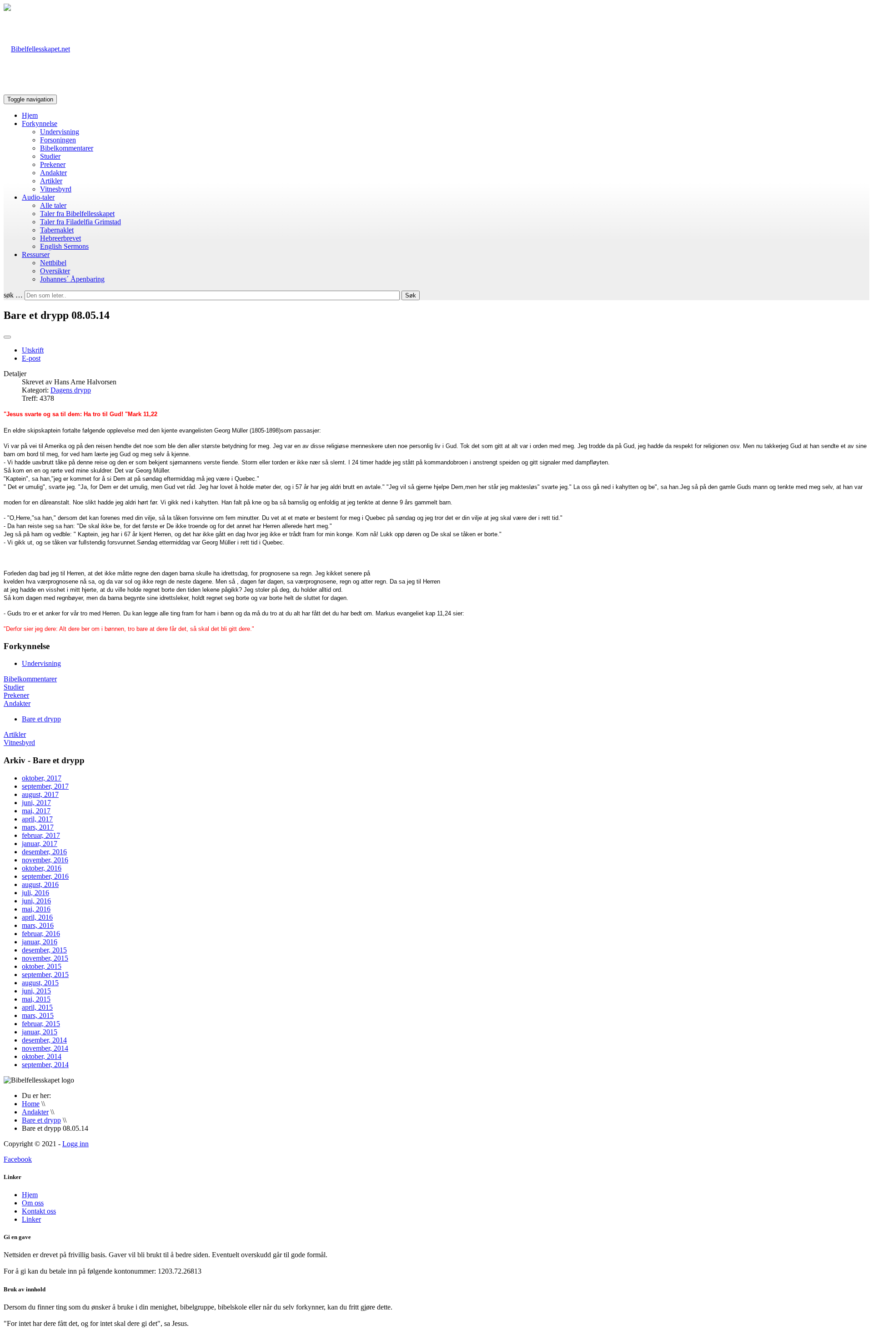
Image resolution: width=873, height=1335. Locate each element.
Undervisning (59, 132)
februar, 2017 (41, 835)
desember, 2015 (44, 950)
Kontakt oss (39, 1211)
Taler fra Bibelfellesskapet (77, 213)
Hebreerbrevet (60, 238)
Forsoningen (58, 140)
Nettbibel (53, 263)
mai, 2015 (36, 999)
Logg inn (75, 1144)
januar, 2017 (39, 843)
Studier (50, 156)
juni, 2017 (36, 802)
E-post (31, 358)
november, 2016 (45, 860)
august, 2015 (40, 983)
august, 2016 (40, 884)
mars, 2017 (38, 827)
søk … (13, 295)
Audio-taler (38, 197)
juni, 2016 (36, 901)
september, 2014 (45, 1064)
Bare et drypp (41, 719)
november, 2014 (45, 1048)
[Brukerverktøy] (7, 337)
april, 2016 (37, 917)
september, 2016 (45, 876)
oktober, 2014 (41, 1056)
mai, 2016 (36, 909)
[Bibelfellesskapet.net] (37, 49)
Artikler (51, 181)
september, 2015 (45, 974)
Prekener (52, 164)
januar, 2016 (39, 942)
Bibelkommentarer (66, 148)
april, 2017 (37, 819)
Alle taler (53, 205)
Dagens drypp (70, 390)
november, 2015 (45, 958)
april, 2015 (37, 1007)
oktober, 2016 (41, 868)
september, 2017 (45, 786)
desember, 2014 (44, 1040)
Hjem (30, 115)
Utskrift (33, 350)
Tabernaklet (57, 230)
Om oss (33, 1203)
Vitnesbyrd (55, 189)
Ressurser (36, 254)
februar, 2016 (41, 933)
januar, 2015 (39, 1032)
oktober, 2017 (41, 778)
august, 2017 (40, 794)
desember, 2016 (44, 852)
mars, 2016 (38, 925)
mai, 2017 (36, 811)
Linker (31, 1219)
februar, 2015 (41, 1024)
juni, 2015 (36, 991)
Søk (410, 295)
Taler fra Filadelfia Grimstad (80, 222)
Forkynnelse (39, 123)
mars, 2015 (38, 1015)
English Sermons (64, 246)
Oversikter (55, 271)
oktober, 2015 (41, 966)
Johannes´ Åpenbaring (72, 279)
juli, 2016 (35, 893)
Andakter (53, 172)
